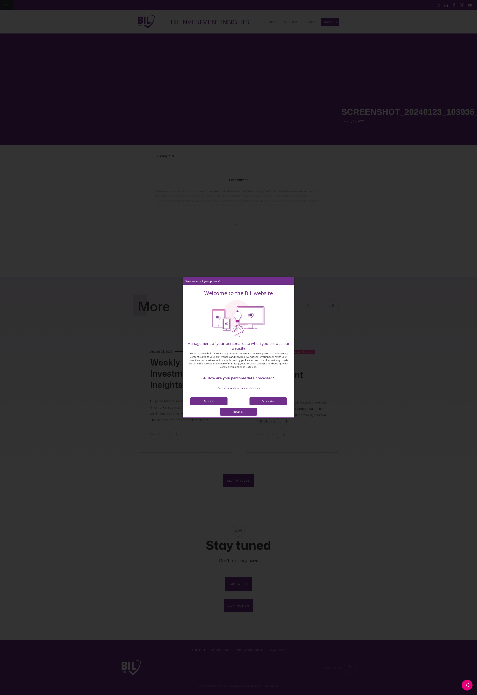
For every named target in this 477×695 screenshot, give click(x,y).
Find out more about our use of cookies (239, 388)
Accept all (209, 401)
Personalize (268, 401)
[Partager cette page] (467, 685)
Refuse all (238, 411)
